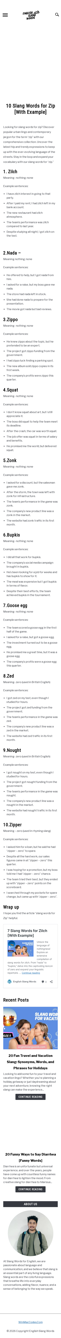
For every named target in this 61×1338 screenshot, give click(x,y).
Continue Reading (30, 1096)
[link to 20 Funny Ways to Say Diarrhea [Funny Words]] (30, 1126)
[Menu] (5, 15)
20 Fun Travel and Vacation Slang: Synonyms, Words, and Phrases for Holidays (30, 1062)
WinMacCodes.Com (30, 1322)
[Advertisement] (30, 66)
